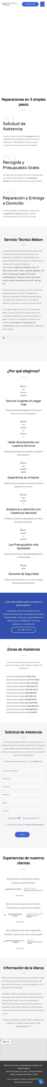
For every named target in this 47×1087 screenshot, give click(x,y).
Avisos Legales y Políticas (17, 1079)
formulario (33, 145)
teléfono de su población (14, 139)
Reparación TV (24, 1026)
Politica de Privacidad (34, 825)
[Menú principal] (42, 4)
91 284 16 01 (30, 4)
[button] (23, 630)
